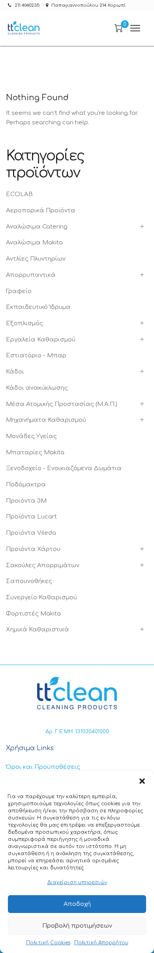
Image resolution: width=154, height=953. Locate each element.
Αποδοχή (77, 904)
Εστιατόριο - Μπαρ (36, 355)
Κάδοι (15, 371)
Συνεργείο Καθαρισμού (41, 597)
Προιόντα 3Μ (26, 500)
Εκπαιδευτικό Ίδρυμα (38, 307)
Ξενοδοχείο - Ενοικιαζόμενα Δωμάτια (64, 468)
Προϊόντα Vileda (31, 533)
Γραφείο (19, 291)
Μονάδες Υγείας (31, 436)
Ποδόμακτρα (26, 484)
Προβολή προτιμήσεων (77, 926)
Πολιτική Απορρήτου (101, 942)
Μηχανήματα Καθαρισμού (46, 420)
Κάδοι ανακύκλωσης (37, 388)
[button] (142, 781)
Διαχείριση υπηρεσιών (77, 882)
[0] (118, 28)
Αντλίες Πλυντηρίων (36, 258)
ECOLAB (19, 194)
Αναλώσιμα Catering (37, 226)
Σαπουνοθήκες (29, 581)
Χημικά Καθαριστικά (37, 629)
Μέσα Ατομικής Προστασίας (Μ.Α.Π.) (61, 404)
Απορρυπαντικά (31, 275)
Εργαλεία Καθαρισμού (40, 339)
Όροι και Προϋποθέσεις (43, 767)
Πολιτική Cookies (48, 942)
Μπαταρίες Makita (35, 452)
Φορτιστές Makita (33, 613)
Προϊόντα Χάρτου (33, 549)
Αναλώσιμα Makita (34, 242)
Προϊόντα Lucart (31, 516)
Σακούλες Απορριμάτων (42, 565)
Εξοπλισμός (24, 323)
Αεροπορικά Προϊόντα (40, 210)
